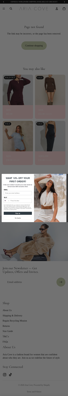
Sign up (17, 213)
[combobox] (7, 201)
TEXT (5, 197)
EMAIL (6, 190)
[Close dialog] (65, 174)
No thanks (18, 218)
